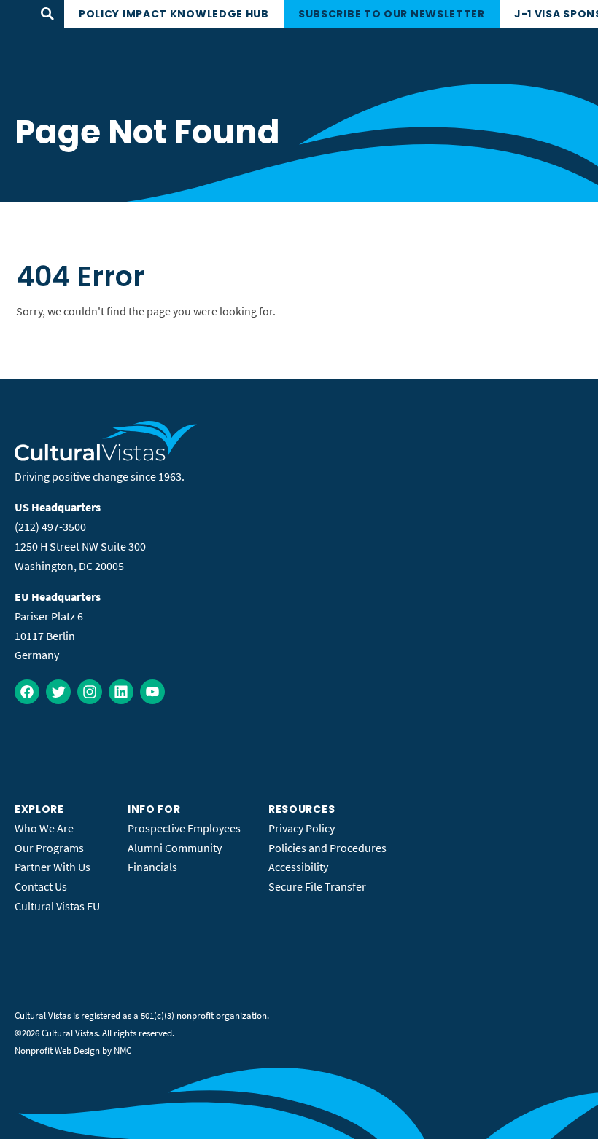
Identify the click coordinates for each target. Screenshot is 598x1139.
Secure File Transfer (317, 886)
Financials (152, 866)
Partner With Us (52, 866)
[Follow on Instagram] (89, 691)
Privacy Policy (301, 828)
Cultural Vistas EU (57, 906)
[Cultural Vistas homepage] (106, 456)
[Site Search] (47, 14)
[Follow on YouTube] (152, 691)
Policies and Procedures (327, 847)
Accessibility (298, 866)
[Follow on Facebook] (27, 691)
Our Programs (49, 847)
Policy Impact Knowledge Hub (174, 14)
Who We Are (44, 828)
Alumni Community (175, 847)
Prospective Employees (184, 828)
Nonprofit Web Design (57, 1050)
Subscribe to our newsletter (391, 14)
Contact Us (41, 886)
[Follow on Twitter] (58, 691)
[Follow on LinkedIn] (121, 691)
